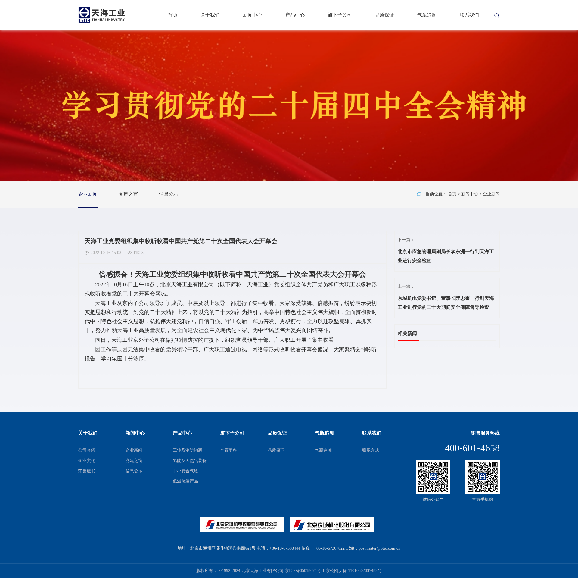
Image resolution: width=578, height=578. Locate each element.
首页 (173, 14)
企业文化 (86, 460)
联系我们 (469, 14)
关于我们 (210, 14)
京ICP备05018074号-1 (305, 570)
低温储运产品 (185, 481)
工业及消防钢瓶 (187, 450)
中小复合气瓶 (185, 471)
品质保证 (384, 14)
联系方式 (370, 450)
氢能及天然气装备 (190, 460)
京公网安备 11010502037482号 (354, 570)
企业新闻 (88, 193)
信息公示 (168, 193)
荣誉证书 (86, 471)
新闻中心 (252, 14)
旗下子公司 (340, 14)
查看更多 (228, 450)
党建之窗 (128, 193)
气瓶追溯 (427, 14)
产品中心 (295, 14)
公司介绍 (86, 450)
